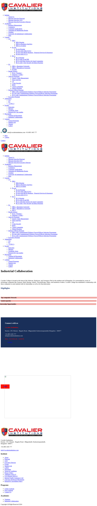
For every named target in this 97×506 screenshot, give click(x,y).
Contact (3, 140)
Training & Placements (15, 115)
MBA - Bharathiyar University (21, 68)
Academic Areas (13, 110)
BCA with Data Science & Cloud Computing (29, 61)
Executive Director (10, 462)
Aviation (10, 32)
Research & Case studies (15, 112)
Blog (6, 135)
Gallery (10, 126)
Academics (8, 23)
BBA (13, 40)
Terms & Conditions (11, 471)
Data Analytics (16, 80)
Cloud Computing (17, 86)
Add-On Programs (13, 76)
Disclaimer (8, 469)
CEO (6, 461)
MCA (14, 210)
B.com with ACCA (22, 54)
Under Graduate (9, 489)
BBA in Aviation (21, 46)
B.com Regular (20, 49)
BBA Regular (20, 42)
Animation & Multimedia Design (18, 30)
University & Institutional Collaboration (20, 34)
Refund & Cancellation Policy (14, 481)
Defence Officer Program (15, 90)
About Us (11, 17)
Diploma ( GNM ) (17, 75)
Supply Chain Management (20, 78)
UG (9, 39)
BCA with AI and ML (22, 59)
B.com (14, 47)
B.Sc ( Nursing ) (17, 73)
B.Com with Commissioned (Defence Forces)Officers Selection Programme (34, 93)
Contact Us (8, 492)
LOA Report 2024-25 (11, 476)
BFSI (13, 85)
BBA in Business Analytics (24, 44)
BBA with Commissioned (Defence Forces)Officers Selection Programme (34, 92)
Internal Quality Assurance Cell (14, 478)
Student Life (12, 122)
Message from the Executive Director (19, 22)
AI (13, 81)
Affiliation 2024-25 (10, 474)
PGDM (14, 69)
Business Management (15, 25)
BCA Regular (20, 57)
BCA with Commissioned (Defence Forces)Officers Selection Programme (34, 95)
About (6, 457)
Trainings (7, 499)
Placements (8, 114)
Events (7, 464)
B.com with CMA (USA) (23, 51)
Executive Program (14, 97)
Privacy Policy (9, 473)
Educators (11, 107)
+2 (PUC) (11, 103)
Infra (9, 35)
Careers (7, 137)
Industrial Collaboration (15, 117)
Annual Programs (13, 120)
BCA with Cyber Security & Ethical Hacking (29, 63)
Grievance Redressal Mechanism (14, 479)
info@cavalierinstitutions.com (10, 450)
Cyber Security (16, 83)
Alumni (10, 124)
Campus (7, 119)
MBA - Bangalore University (21, 66)
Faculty (7, 105)
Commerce (11, 27)
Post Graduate (9, 490)
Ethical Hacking (17, 88)
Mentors (10, 109)
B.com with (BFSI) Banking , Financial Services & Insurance (34, 52)
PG (9, 64)
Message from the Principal (16, 18)
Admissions (8, 98)
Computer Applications (15, 29)
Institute (7, 15)
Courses (7, 37)
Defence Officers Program (16, 231)
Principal (7, 459)
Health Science (12, 71)
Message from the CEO (15, 20)
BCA (13, 56)
